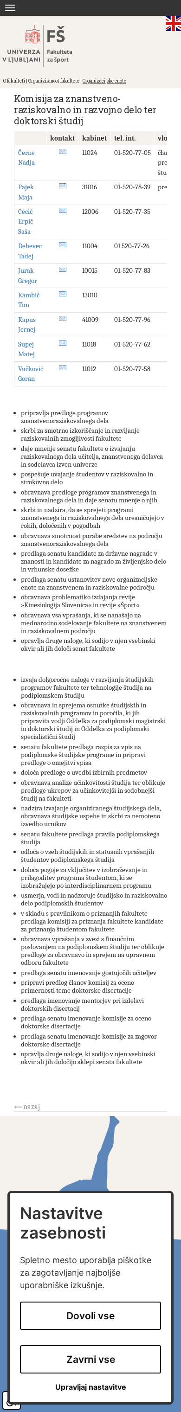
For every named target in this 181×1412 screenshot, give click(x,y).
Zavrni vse (90, 1359)
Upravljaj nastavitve (90, 1387)
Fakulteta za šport (47, 46)
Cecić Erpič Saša (25, 221)
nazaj (31, 1107)
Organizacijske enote (104, 81)
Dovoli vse (90, 1316)
